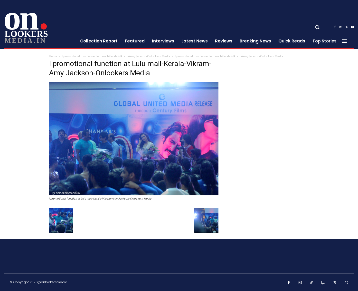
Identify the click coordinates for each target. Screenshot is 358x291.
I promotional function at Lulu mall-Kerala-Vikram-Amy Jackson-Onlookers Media (116, 56)
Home (53, 56)
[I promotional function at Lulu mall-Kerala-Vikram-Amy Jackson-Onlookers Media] (133, 194)
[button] (317, 27)
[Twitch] (323, 283)
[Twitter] (346, 27)
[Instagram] (341, 27)
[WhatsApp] (346, 283)
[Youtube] (352, 27)
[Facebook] (335, 27)
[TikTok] (311, 283)
